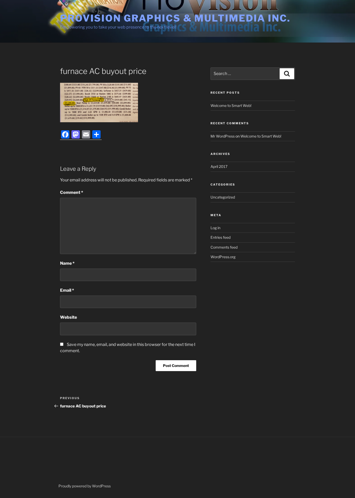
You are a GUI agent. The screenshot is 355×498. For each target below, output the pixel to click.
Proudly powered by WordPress (84, 486)
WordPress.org (223, 257)
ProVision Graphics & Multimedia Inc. (175, 18)
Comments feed (224, 247)
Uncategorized (223, 197)
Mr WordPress (223, 136)
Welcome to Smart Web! (231, 105)
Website (68, 317)
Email (67, 290)
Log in (215, 228)
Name (67, 263)
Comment (71, 192)
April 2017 (219, 166)
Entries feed (221, 237)
